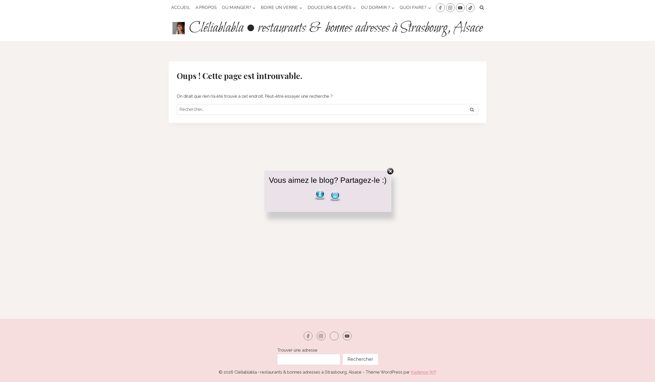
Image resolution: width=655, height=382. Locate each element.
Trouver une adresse (297, 350)
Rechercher (360, 359)
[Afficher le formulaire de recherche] (481, 7)
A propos (206, 7)
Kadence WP (423, 372)
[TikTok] (470, 7)
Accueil (180, 7)
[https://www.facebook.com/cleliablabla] (308, 336)
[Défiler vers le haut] (642, 374)
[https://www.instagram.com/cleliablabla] (321, 336)
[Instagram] (450, 7)
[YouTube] (460, 7)
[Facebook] (440, 7)
